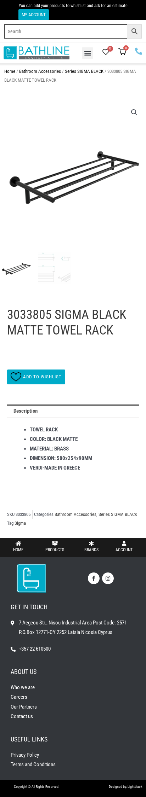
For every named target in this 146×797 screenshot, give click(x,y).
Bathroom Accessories (40, 71)
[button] (87, 53)
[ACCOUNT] (124, 543)
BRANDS (91, 549)
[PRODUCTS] (54, 543)
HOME (18, 549)
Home (9, 71)
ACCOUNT (124, 549)
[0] (105, 53)
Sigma (20, 523)
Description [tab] (25, 411)
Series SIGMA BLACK (84, 71)
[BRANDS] (91, 543)
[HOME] (18, 543)
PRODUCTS (54, 549)
